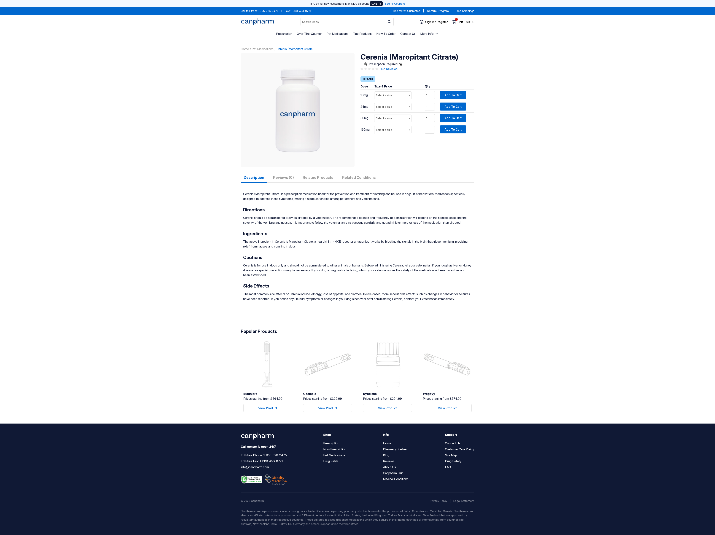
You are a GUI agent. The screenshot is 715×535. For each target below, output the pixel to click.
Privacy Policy (438, 500)
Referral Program (438, 10)
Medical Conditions (396, 479)
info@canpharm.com (255, 467)
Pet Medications (337, 34)
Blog (386, 455)
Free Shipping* (465, 10)
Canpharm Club (393, 473)
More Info (427, 34)
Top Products (362, 34)
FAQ (448, 467)
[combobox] (392, 95)
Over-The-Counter (309, 34)
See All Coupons (395, 3)
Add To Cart (453, 95)
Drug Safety (453, 461)
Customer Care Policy (459, 449)
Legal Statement (463, 500)
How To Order (385, 34)
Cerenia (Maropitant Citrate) (295, 49)
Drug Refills (331, 461)
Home (245, 49)
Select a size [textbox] (384, 95)
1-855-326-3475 (268, 10)
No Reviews (389, 68)
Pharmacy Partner (395, 449)
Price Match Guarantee (406, 10)
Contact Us (408, 34)
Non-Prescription (334, 449)
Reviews (389, 461)
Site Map (451, 455)
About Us (389, 467)
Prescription (284, 34)
